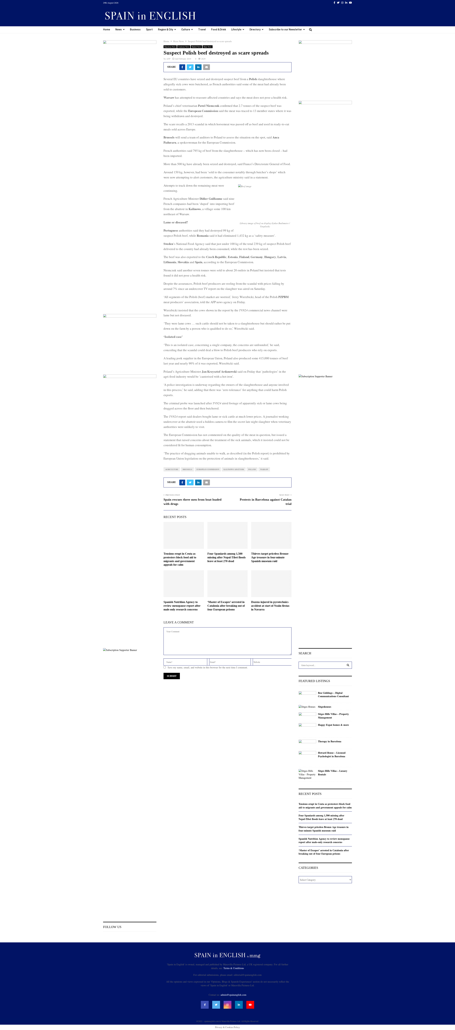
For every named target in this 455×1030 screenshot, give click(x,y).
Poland (252, 469)
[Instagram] (227, 1005)
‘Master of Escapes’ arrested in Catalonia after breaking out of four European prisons (226, 605)
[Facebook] (205, 1005)
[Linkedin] (239, 1005)
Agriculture (171, 469)
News (118, 29)
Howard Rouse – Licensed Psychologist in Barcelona (332, 754)
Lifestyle (236, 29)
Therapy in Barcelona (329, 741)
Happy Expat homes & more (333, 725)
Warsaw (264, 469)
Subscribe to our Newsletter (285, 29)
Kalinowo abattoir (234, 469)
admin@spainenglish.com (233, 994)
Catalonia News (183, 46)
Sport (149, 29)
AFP (168, 58)
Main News (208, 46)
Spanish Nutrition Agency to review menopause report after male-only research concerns (182, 605)
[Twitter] (216, 1005)
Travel (202, 29)
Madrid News (196, 46)
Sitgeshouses (324, 707)
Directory (255, 29)
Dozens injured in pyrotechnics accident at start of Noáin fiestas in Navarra (270, 605)
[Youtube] (250, 1005)
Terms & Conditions (233, 968)
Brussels (187, 469)
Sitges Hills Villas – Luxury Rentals (332, 772)
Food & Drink (218, 29)
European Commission (208, 469)
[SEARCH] (348, 665)
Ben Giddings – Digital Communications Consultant (333, 694)
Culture (185, 29)
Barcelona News (170, 46)
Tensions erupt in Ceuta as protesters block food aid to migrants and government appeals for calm (325, 805)
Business (135, 29)
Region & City (165, 29)
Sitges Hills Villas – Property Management (333, 715)
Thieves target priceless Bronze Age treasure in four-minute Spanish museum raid (269, 557)
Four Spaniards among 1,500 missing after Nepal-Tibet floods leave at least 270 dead (226, 557)
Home (106, 29)
